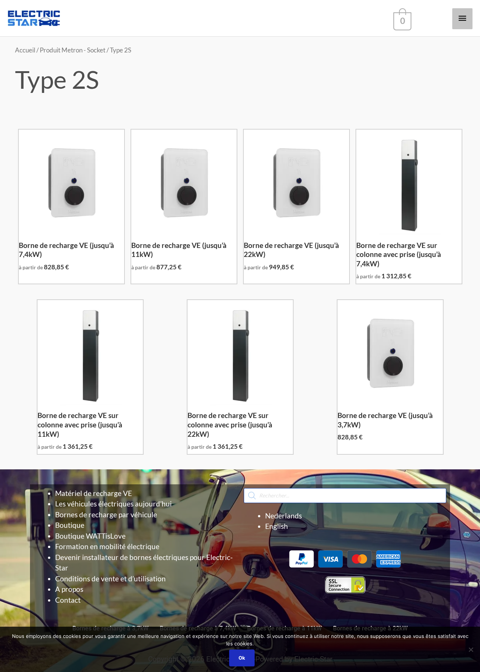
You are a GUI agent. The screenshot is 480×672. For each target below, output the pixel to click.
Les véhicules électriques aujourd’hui (113, 503)
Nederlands (283, 515)
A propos (69, 589)
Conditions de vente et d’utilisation (110, 578)
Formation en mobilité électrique (107, 546)
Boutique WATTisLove (90, 536)
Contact (68, 600)
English (276, 526)
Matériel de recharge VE (93, 493)
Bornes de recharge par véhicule (106, 514)
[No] (470, 649)
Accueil (25, 50)
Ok (241, 658)
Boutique (69, 525)
